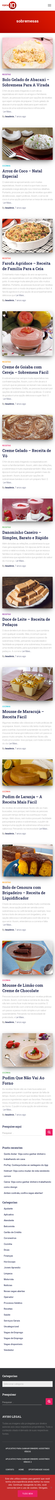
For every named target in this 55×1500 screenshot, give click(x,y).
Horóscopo (9, 1262)
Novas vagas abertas (14, 1291)
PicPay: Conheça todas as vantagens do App (26, 1165)
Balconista (9, 1226)
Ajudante (8, 1208)
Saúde (7, 1315)
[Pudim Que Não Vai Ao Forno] (27, 1050)
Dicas (6, 1250)
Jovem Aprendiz (12, 1267)
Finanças (8, 1256)
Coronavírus (10, 1238)
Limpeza (8, 1273)
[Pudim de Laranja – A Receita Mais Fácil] (27, 772)
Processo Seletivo (13, 1303)
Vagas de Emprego (13, 1332)
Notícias (8, 1285)
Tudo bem (27, 1493)
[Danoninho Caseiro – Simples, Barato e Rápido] (27, 510)
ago (20, 116)
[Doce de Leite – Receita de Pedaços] (27, 592)
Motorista (9, 1279)
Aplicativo (9, 1214)
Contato (10, 1470)
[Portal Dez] (10, 5)
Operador (9, 1297)
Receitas (6, 74)
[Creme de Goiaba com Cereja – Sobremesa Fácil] (27, 333)
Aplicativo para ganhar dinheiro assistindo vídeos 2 (28, 1460)
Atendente (9, 1220)
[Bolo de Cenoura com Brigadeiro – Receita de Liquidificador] (27, 861)
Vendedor (9, 1350)
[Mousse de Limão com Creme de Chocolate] (27, 957)
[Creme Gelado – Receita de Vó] (27, 427)
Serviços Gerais (12, 1321)
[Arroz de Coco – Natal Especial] (27, 144)
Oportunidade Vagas (38, 1470)
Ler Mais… (8, 111)
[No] (51, 1487)
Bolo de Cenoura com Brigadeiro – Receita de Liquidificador (23, 893)
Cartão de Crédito (13, 1232)
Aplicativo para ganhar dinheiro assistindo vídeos (28, 1450)
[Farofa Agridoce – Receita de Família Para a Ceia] (27, 235)
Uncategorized (11, 1326)
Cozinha (6, 166)
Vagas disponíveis (13, 1344)
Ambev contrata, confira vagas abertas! (23, 1193)
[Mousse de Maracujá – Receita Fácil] (27, 683)
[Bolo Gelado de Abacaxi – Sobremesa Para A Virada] (27, 53)
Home (21, 1470)
